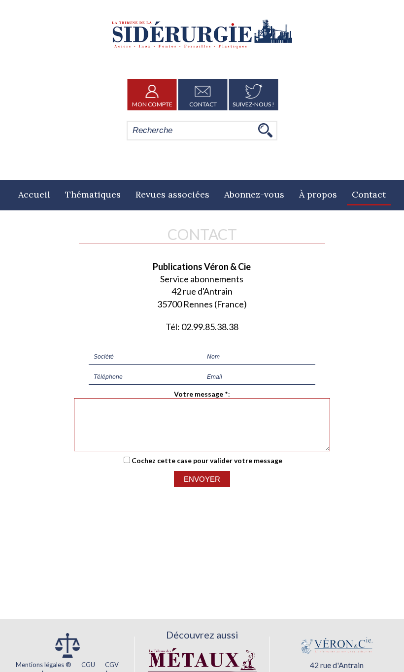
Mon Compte (152, 104)
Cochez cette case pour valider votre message (207, 460)
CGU (88, 665)
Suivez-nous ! (253, 104)
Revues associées (172, 194)
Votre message (198, 394)
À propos (318, 194)
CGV (112, 665)
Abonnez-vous (254, 194)
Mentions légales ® (43, 665)
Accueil (34, 194)
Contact (203, 104)
